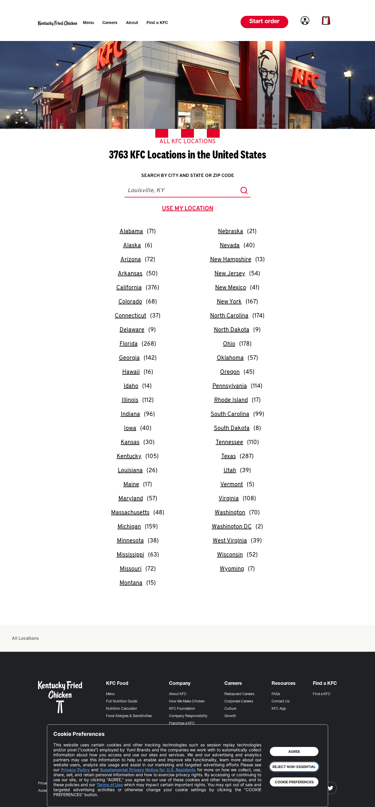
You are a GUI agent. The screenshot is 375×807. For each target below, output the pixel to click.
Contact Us (280, 701)
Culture (230, 709)
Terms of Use (110, 784)
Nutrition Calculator (121, 709)
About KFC (178, 694)
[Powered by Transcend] (62, 798)
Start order (264, 22)
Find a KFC (321, 694)
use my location (189, 209)
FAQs (276, 694)
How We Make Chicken (187, 701)
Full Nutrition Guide (121, 701)
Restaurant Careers (239, 694)
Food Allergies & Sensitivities (129, 716)
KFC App (279, 709)
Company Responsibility (188, 716)
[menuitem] (88, 23)
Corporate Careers (238, 701)
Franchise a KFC (182, 723)
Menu (110, 694)
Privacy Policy (75, 769)
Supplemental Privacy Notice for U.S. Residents (148, 769)
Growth (230, 716)
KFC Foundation (182, 709)
